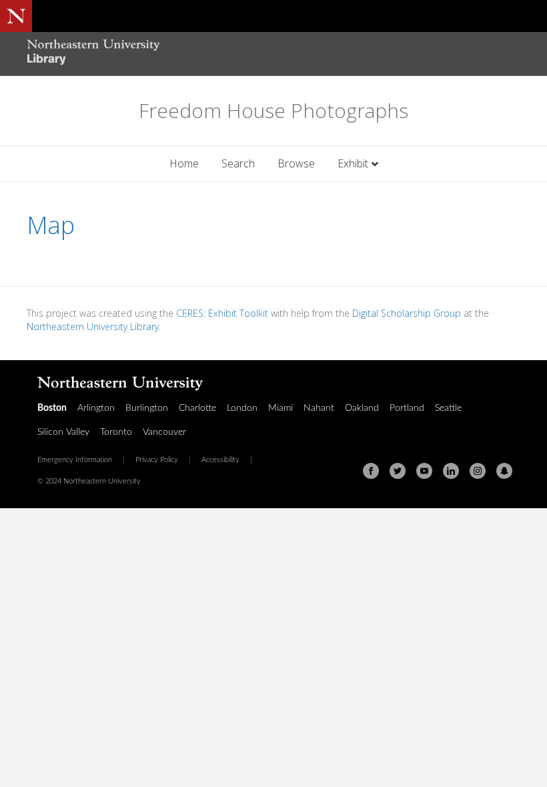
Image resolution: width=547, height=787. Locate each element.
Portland (407, 408)
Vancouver (164, 432)
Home (184, 163)
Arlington (96, 408)
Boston (52, 408)
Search (238, 163)
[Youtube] (424, 471)
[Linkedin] (451, 471)
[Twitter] (398, 471)
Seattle (448, 408)
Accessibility (220, 460)
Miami (280, 408)
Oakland (362, 408)
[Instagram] (478, 471)
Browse (296, 163)
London (242, 408)
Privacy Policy (156, 460)
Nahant (319, 408)
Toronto (116, 432)
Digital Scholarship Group (406, 313)
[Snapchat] (504, 471)
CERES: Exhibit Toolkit (222, 313)
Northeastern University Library (93, 326)
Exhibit (353, 163)
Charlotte (197, 408)
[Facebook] (371, 471)
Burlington (146, 408)
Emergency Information (74, 460)
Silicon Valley (63, 432)
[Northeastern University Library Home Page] (93, 54)
